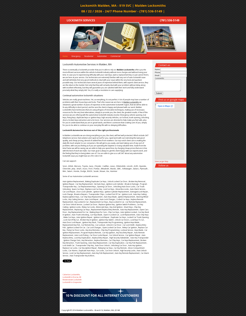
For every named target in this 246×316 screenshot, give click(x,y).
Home (65, 56)
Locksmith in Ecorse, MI (72, 277)
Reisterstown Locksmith (72, 279)
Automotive (102, 56)
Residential (88, 56)
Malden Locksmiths (85, 310)
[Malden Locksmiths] (81, 20)
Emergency (76, 56)
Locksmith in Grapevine (72, 282)
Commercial (115, 56)
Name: (157, 69)
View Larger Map (161, 161)
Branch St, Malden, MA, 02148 (107, 310)
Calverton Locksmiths (71, 274)
